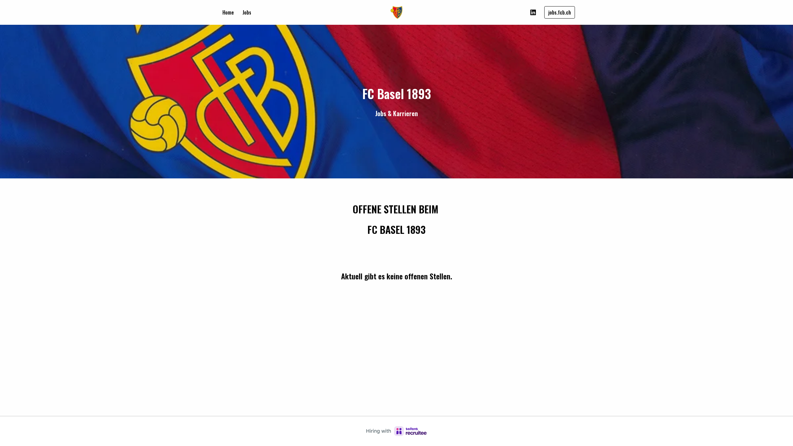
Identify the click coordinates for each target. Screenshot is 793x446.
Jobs (247, 12)
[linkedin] (533, 12)
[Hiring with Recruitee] (396, 431)
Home (228, 12)
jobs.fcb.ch (559, 12)
